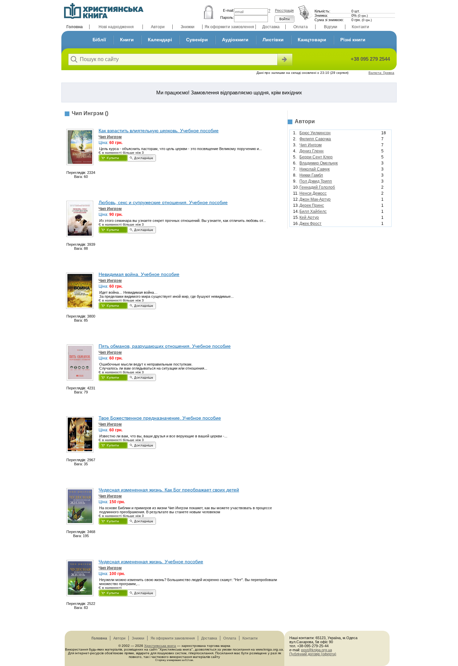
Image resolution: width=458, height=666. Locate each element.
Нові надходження (116, 27)
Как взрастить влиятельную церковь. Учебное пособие (159, 130)
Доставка (271, 27)
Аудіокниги (235, 39)
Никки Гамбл (311, 175)
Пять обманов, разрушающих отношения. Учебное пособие (165, 346)
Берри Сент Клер (316, 157)
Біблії (99, 39)
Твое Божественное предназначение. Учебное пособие (160, 418)
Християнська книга (160, 646)
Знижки (187, 27)
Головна (74, 27)
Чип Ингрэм (110, 137)
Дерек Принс (311, 205)
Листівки (273, 39)
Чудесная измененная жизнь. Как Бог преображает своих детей (169, 489)
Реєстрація (284, 10)
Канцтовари (312, 39)
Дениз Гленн (311, 151)
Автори (158, 27)
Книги (127, 39)
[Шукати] (284, 59)
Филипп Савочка (315, 139)
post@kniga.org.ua (316, 650)
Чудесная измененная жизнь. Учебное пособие (151, 561)
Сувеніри (197, 39)
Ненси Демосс (313, 193)
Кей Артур (309, 217)
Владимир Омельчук (318, 163)
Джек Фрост (310, 223)
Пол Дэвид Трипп (315, 181)
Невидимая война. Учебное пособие (139, 274)
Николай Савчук (314, 169)
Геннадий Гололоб (317, 187)
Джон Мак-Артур (315, 199)
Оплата (300, 27)
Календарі (160, 39)
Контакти (360, 27)
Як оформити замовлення (229, 27)
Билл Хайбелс (313, 211)
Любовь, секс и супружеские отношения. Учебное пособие (163, 202)
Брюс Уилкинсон (315, 133)
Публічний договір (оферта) (312, 654)
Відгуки (330, 27)
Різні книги (352, 39)
